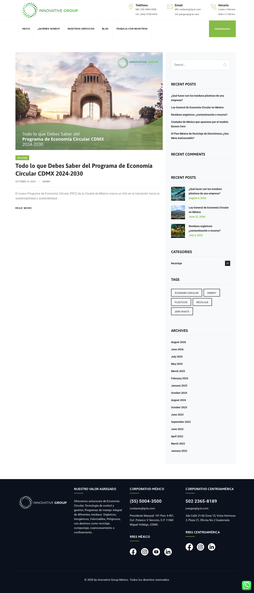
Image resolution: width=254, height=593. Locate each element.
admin (46, 181)
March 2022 (178, 443)
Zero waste (182, 311)
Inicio (26, 28)
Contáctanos (222, 29)
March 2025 (178, 371)
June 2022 (177, 429)
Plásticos (181, 302)
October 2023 (179, 407)
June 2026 (177, 349)
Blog (105, 28)
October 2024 (179, 392)
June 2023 (177, 414)
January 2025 (179, 385)
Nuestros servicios (81, 28)
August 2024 (178, 400)
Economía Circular (186, 293)
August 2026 (178, 342)
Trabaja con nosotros (132, 28)
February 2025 (179, 378)
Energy (211, 293)
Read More (23, 208)
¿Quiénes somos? (49, 28)
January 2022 (179, 450)
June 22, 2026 (197, 216)
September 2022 (181, 421)
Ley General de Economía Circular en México (197, 107)
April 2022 (177, 436)
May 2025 (177, 363)
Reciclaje (22, 157)
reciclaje (202, 302)
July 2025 (177, 356)
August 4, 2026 (197, 198)
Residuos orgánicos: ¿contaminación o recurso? (199, 114)
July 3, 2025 (196, 235)
